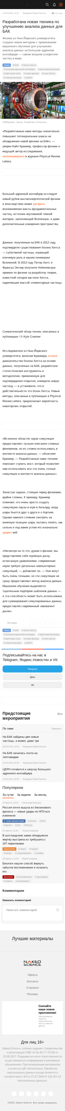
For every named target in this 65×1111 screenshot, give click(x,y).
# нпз (17, 825)
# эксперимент (23, 881)
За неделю (24, 794)
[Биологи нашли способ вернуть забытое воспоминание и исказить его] (57, 868)
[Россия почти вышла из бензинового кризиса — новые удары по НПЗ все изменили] (57, 812)
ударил (7, 532)
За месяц (40, 794)
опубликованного (13, 156)
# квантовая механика (48, 69)
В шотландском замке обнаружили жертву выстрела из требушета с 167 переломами (25, 839)
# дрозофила (41, 877)
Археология (9, 849)
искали (52, 355)
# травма (39, 853)
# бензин (32, 821)
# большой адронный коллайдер (19, 69)
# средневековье (23, 853)
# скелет (8, 853)
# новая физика (31, 73)
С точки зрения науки (14, 821)
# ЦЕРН (28, 78)
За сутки (8, 794)
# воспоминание (24, 877)
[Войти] (60, 4)
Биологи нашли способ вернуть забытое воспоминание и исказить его (25, 867)
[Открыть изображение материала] (32, 100)
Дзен (32, 677)
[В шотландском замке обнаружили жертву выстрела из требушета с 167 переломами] (57, 840)
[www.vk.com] (21, 1094)
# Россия (28, 825)
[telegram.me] (43, 1094)
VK (32, 685)
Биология (8, 877)
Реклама (32, 994)
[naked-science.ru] (51, 1094)
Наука (7, 65)
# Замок (22, 849)
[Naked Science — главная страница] (17, 4)
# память (8, 881)
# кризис (8, 825)
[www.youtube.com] (29, 1094)
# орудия (33, 849)
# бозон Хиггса (29, 65)
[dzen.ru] (36, 1094)
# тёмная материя (12, 78)
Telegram (33, 669)
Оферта (33, 974)
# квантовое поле (12, 73)
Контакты (32, 981)
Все (60, 713)
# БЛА (42, 821)
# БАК (15, 65)
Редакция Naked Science (34, 13)
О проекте (32, 987)
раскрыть (39, 204)
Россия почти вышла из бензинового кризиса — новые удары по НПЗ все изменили (26, 811)
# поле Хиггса (48, 73)
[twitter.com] (14, 1094)
